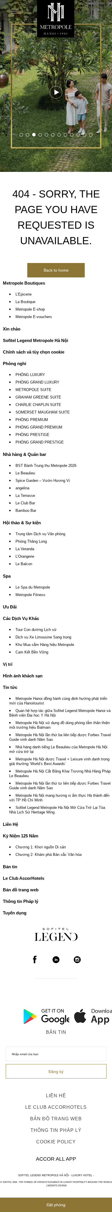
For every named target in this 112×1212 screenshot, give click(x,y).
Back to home (56, 270)
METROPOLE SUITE (33, 390)
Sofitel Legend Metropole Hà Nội (35, 340)
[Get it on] (30, 1015)
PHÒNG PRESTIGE (32, 435)
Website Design (57, 1185)
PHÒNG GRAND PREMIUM (39, 427)
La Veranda (25, 549)
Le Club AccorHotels (23, 878)
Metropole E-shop (30, 309)
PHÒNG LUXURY (30, 375)
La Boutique (25, 302)
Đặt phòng (56, 1204)
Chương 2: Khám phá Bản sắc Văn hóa (49, 855)
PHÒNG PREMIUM (32, 420)
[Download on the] (82, 1015)
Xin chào (11, 328)
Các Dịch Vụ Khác (21, 618)
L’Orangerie (25, 557)
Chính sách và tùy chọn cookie (33, 351)
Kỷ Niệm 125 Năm (20, 835)
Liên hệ (56, 1095)
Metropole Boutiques (24, 283)
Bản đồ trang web (20, 889)
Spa (7, 576)
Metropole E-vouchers (34, 317)
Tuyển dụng (14, 912)
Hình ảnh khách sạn (23, 675)
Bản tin (10, 866)
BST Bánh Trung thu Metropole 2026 (46, 466)
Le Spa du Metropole (33, 587)
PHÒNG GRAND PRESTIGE (40, 442)
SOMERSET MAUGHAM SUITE (43, 412)
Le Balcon (24, 564)
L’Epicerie (24, 294)
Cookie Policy (56, 1141)
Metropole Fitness (30, 595)
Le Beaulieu (25, 473)
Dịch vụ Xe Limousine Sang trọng (43, 637)
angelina (22, 488)
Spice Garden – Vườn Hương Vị (43, 481)
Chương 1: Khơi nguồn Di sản (41, 847)
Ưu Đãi (10, 606)
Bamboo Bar (26, 511)
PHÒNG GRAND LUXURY (37, 382)
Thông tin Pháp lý (20, 901)
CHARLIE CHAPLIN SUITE (38, 405)
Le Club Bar (25, 503)
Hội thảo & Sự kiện (22, 522)
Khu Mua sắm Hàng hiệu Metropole (45, 645)
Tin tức (10, 687)
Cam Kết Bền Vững (32, 652)
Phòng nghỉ (14, 363)
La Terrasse (25, 496)
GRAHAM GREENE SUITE (38, 397)
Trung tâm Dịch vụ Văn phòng (40, 534)
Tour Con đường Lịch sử (36, 630)
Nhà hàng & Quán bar (24, 454)
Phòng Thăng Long (31, 542)
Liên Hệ (10, 824)
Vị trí (7, 664)
